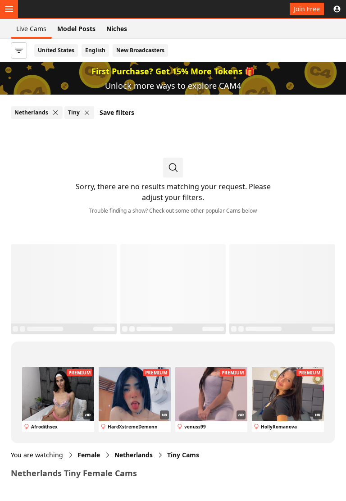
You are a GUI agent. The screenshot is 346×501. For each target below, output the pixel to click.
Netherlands (133, 455)
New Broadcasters (140, 50)
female (88, 455)
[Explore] (9, 9)
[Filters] (19, 50)
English (95, 50)
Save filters (117, 112)
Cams (183, 455)
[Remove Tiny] (87, 112)
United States (56, 50)
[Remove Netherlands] (55, 112)
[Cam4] (50, 9)
